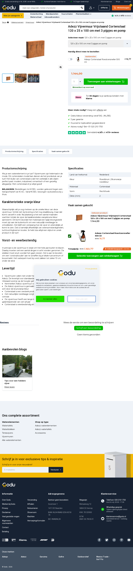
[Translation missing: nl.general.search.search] (81, 7)
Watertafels (7, 425)
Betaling (5, 532)
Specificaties (37, 151)
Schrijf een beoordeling (88, 328)
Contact (5, 527)
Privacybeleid (91, 269)
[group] (17, 372)
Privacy (5, 508)
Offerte (104, 8)
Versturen (55, 470)
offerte (100, 110)
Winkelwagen (124, 7)
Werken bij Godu (8, 504)
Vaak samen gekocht (60, 151)
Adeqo (5, 557)
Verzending (32, 500)
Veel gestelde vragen (10, 516)
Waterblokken (8, 429)
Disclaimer (6, 512)
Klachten (31, 516)
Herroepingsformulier (36, 521)
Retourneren (32, 508)
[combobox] (49, 7)
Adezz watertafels (43, 429)
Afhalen (30, 504)
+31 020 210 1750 (95, 126)
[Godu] (9, 7)
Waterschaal (35, 17)
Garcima (43, 557)
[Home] (8, 22)
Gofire (61, 557)
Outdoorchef (83, 557)
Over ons (127, 1)
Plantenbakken (82, 14)
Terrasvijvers (7, 433)
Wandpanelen (52, 14)
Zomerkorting (36, 14)
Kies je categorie (12, 16)
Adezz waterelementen (46, 425)
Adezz (23, 557)
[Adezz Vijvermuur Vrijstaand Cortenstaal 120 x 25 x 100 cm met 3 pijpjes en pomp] (33, 48)
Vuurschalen (67, 14)
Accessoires (40, 433)
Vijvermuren (7, 436)
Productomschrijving (14, 151)
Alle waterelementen (11, 440)
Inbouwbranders (52, 17)
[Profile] (91, 7)
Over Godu (6, 500)
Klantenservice (106, 1)
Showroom (31, 512)
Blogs (118, 1)
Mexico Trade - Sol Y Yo (102, 558)
